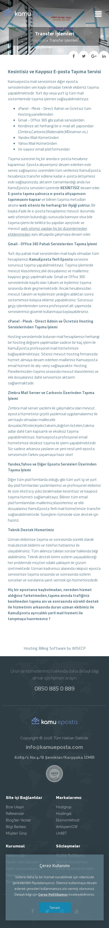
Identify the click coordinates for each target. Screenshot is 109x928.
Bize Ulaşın (15, 807)
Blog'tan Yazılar (18, 820)
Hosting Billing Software (45, 648)
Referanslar (15, 814)
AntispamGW (67, 827)
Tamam (54, 907)
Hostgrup (63, 807)
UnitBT (61, 833)
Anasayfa (38, 40)
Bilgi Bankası (16, 827)
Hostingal (63, 814)
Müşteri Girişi (16, 833)
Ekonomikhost (67, 820)
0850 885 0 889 (54, 688)
